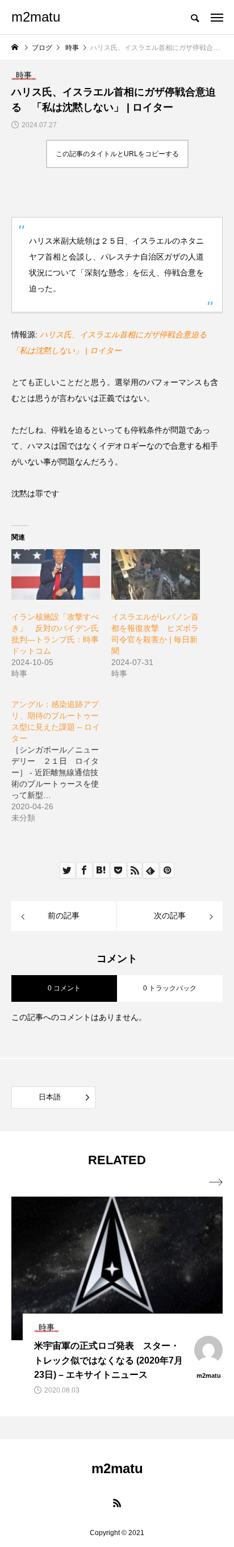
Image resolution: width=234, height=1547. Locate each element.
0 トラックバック (170, 988)
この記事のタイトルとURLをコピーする (117, 154)
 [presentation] (216, 1182)
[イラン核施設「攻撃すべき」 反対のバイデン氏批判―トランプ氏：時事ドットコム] (55, 574)
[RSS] (117, 1502)
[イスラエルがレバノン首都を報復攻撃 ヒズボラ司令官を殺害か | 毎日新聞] (155, 574)
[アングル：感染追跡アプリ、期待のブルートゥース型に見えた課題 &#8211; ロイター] (61, 755)
